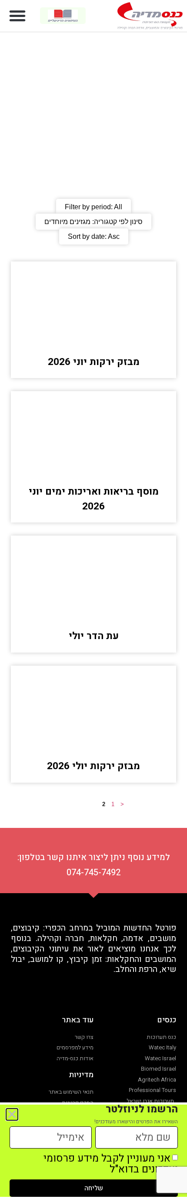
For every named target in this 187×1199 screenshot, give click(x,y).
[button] (17, 16)
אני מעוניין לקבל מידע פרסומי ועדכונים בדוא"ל (110, 1164)
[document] (93, 599)
